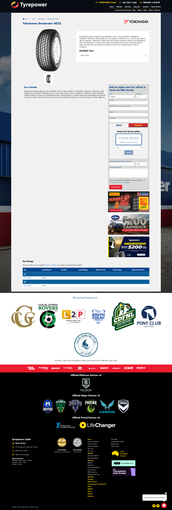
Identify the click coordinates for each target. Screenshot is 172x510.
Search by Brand (93, 446)
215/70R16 (27, 278)
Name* (111, 100)
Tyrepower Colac (107, 2)
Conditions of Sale (33, 507)
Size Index (114, 439)
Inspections (91, 465)
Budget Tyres (115, 444)
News (145, 10)
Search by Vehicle (93, 442)
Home (26, 19)
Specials (137, 7)
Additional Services (93, 474)
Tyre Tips (90, 451)
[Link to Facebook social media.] (154, 505)
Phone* (119, 106)
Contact (146, 7)
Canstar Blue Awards (117, 442)
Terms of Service (121, 182)
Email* (111, 112)
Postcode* (112, 118)
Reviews (157, 10)
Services (128, 7)
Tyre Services (92, 470)
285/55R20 (27, 286)
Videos (151, 10)
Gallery (139, 10)
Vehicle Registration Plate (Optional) (120, 161)
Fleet (134, 10)
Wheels (119, 7)
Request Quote (115, 187)
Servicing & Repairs (94, 467)
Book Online (156, 7)
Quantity (138, 94)
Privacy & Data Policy (22, 507)
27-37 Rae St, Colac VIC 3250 (26, 447)
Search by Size (92, 444)
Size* (111, 94)
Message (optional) (115, 167)
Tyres (112, 7)
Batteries (90, 463)
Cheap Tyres (115, 446)
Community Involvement (123, 10)
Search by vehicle (50, 265)
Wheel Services (92, 472)
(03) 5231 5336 (129, 2)
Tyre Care (91, 449)
